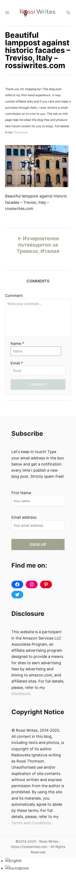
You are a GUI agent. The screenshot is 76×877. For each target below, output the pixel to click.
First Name (21, 493)
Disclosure (20, 132)
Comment (14, 295)
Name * (17, 343)
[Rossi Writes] (37, 13)
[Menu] (7, 13)
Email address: (24, 517)
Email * (17, 363)
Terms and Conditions (31, 823)
